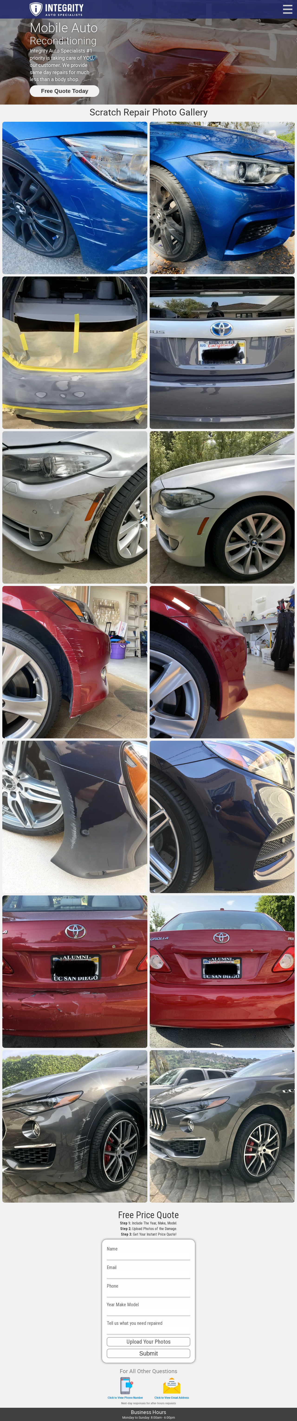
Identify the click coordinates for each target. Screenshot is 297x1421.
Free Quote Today (64, 91)
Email (111, 1267)
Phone (112, 1286)
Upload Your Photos (148, 1342)
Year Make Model (123, 1304)
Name (112, 1249)
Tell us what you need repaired (134, 1323)
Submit (148, 1353)
